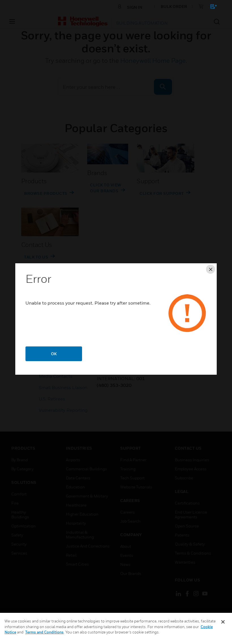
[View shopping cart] (211, 7)
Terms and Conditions (44, 632)
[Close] (223, 622)
